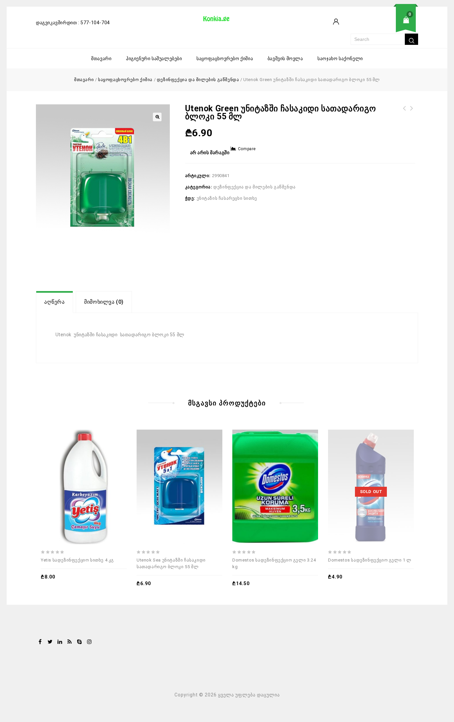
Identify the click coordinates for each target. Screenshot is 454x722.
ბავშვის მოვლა (285, 58)
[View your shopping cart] (384, 25)
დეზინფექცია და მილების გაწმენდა (198, 79)
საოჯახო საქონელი (340, 58)
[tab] (54, 302)
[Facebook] (40, 642)
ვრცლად (357, 469)
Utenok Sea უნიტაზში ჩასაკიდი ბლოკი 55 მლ (411, 116)
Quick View (100, 469)
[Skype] (79, 642)
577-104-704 (95, 22)
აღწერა (54, 302)
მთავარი (101, 58)
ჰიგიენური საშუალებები (154, 58)
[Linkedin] (60, 642)
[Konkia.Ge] (219, 21)
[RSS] (69, 642)
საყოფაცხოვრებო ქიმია (224, 58)
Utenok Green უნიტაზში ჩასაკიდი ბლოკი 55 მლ (404, 116)
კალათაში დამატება (69, 469)
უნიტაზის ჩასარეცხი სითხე (227, 198)
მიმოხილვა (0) (104, 302)
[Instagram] (89, 642)
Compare (247, 149)
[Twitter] (50, 642)
